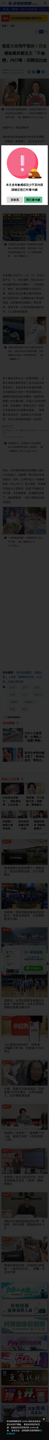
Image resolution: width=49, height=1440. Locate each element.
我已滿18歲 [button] (33, 199)
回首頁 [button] (15, 199)
